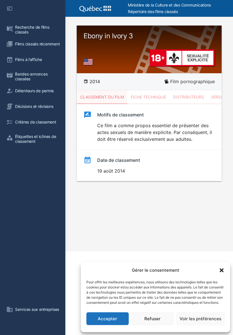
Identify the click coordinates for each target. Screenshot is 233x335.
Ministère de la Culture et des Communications (169, 5)
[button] (221, 270)
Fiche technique (148, 97)
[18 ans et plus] (158, 57)
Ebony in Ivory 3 (108, 36)
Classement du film (102, 97)
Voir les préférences (200, 318)
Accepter (107, 318)
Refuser (152, 318)
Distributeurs (188, 97)
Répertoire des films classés (153, 11)
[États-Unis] (89, 61)
